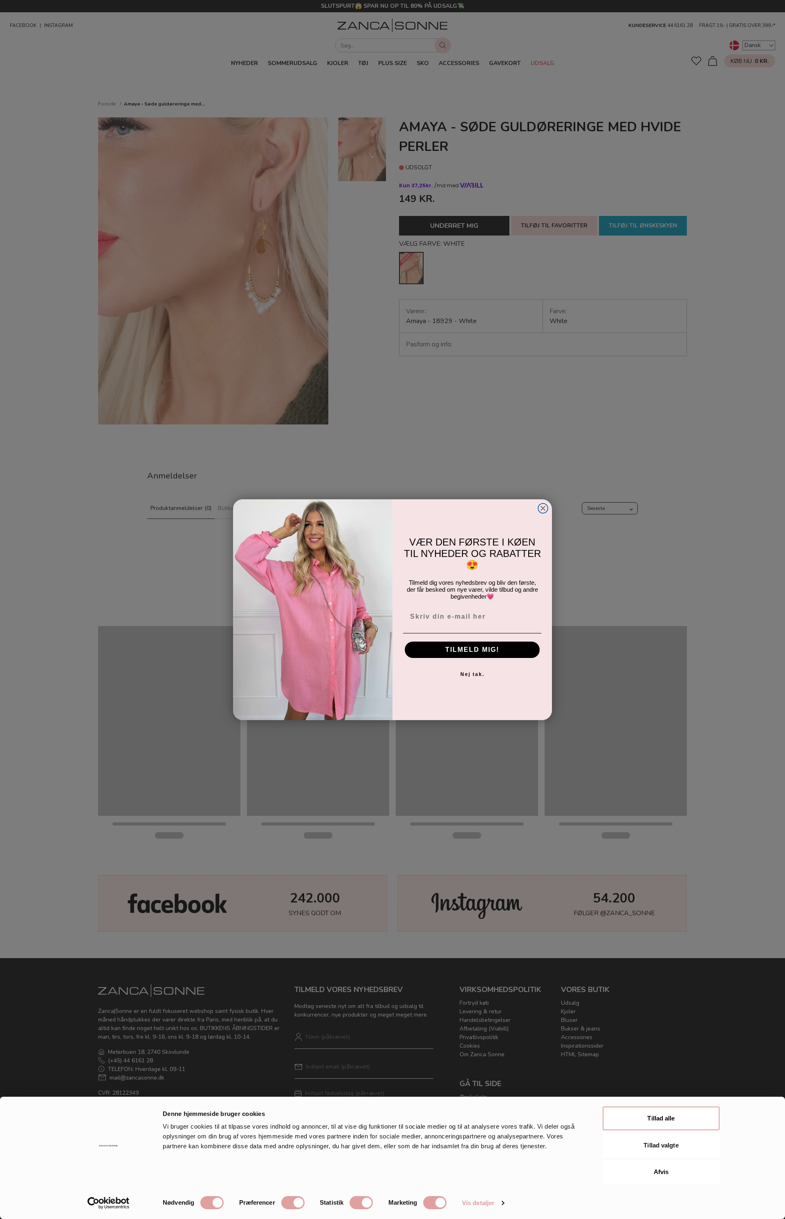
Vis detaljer (478, 1202)
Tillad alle (661, 1118)
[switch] (293, 1202)
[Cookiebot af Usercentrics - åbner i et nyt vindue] (108, 1203)
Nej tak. (472, 674)
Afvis (661, 1171)
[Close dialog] (543, 508)
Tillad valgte (661, 1145)
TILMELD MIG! (472, 649)
